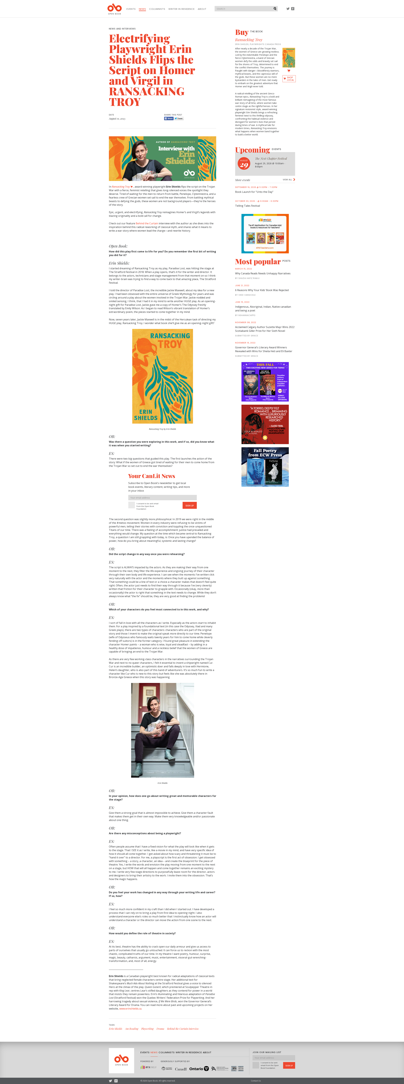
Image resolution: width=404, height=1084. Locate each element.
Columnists (157, 9)
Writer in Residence (181, 9)
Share (169, 118)
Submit (275, 8)
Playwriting (147, 1028)
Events (131, 9)
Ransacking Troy (248, 39)
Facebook (116, 1080)
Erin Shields (115, 1028)
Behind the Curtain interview (183, 1028)
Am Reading (131, 1028)
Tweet (179, 118)
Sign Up (190, 505)
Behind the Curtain (147, 223)
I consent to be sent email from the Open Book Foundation (147, 506)
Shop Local (290, 79)
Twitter (110, 1080)
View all (287, 179)
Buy (249, 32)
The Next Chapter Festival (271, 158)
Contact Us (256, 1080)
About (202, 9)
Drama (160, 1028)
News (142, 9)
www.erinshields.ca (130, 1008)
